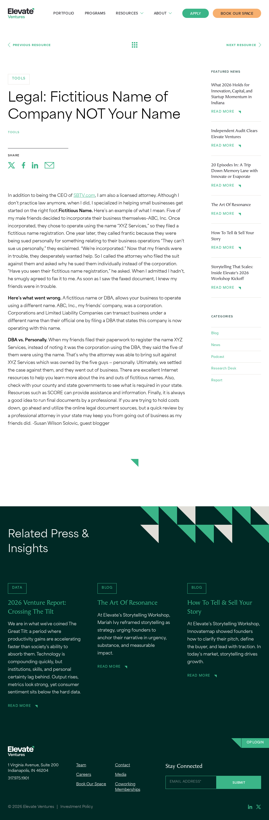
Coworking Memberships (127, 787)
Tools (13, 132)
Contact (122, 765)
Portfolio (63, 13)
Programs (95, 13)
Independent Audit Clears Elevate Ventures (234, 134)
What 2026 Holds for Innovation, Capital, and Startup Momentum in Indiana (231, 94)
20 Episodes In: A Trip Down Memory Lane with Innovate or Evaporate (234, 171)
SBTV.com (84, 196)
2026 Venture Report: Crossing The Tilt (37, 607)
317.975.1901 (18, 779)
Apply (195, 13)
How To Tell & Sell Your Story (232, 236)
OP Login (255, 742)
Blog (215, 333)
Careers (83, 775)
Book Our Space (237, 13)
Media (120, 775)
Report (216, 380)
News (215, 344)
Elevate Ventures (21, 13)
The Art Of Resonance (231, 205)
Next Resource (241, 45)
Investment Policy (76, 807)
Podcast (217, 356)
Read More (222, 111)
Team (81, 765)
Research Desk (223, 368)
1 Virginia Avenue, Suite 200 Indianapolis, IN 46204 (33, 768)
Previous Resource (32, 45)
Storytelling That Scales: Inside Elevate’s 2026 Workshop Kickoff (232, 273)
